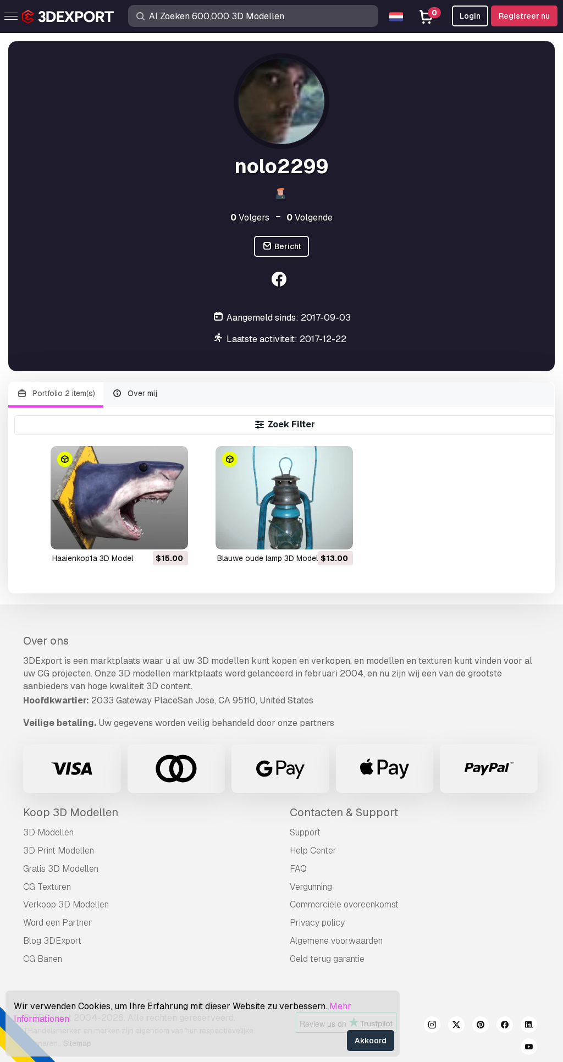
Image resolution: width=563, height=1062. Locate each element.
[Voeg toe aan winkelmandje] (149, 534)
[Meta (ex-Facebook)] (505, 1026)
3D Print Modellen (58, 850)
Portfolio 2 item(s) (62, 393)
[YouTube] (529, 1048)
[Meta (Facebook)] (280, 280)
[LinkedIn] (529, 1026)
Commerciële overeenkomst (344, 904)
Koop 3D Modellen (70, 812)
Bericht (287, 246)
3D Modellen (48, 832)
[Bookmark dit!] (172, 534)
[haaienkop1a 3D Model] (119, 497)
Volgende (309, 217)
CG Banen (42, 959)
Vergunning (311, 887)
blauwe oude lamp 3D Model (267, 558)
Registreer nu (524, 16)
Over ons (46, 641)
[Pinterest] (481, 1026)
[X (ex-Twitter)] (456, 1026)
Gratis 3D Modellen (60, 868)
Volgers (249, 217)
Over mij (141, 393)
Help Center (313, 850)
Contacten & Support (344, 812)
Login (470, 16)
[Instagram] (432, 1026)
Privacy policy (317, 922)
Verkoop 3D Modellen (66, 904)
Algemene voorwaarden (336, 941)
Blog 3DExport (52, 941)
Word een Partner (57, 922)
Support (305, 832)
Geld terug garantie (327, 959)
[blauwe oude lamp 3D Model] (284, 497)
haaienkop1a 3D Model (92, 558)
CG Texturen (47, 887)
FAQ (298, 868)
